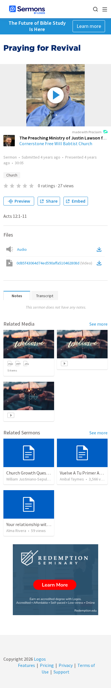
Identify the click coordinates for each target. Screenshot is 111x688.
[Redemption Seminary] (55, 579)
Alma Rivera (16, 530)
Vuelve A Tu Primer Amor (84, 473)
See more (98, 324)
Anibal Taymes (72, 479)
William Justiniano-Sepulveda (31, 479)
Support (61, 672)
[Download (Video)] (100, 263)
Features (26, 665)
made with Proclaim (87, 132)
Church (11, 175)
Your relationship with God (32, 524)
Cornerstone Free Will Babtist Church (55, 143)
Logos (39, 659)
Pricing (47, 665)
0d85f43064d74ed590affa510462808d (54, 263)
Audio (22, 249)
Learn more (89, 26)
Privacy (66, 665)
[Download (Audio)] (100, 249)
